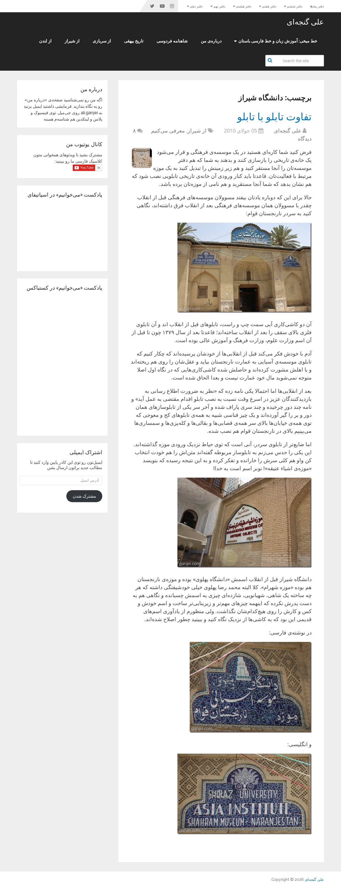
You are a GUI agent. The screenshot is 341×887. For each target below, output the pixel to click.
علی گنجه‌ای (305, 22)
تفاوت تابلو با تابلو (274, 116)
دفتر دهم (196, 6)
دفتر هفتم (269, 6)
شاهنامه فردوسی (172, 40)
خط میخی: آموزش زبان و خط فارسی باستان (277, 40)
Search (270, 60)
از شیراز (72, 40)
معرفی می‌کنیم (168, 130)
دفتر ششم (294, 6)
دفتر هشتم (243, 6)
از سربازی (102, 40)
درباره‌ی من (211, 40)
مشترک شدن (84, 496)
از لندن (45, 40)
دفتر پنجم (317, 6)
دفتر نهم (219, 6)
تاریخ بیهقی (133, 40)
